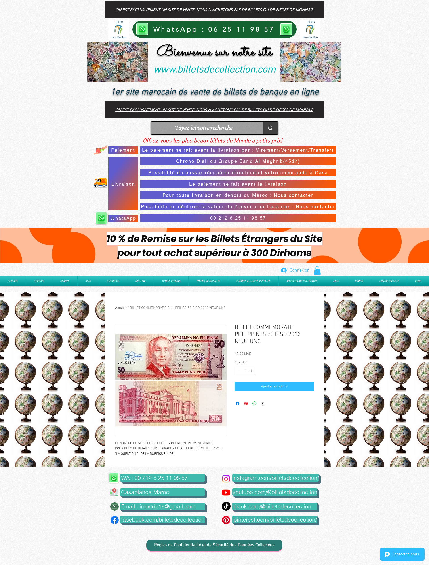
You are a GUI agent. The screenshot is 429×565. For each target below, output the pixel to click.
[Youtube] (226, 492)
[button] (317, 270)
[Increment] (251, 371)
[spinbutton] (245, 371)
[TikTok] (226, 506)
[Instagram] (226, 479)
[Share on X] (263, 403)
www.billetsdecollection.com (214, 70)
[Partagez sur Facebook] (237, 403)
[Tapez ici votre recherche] (270, 128)
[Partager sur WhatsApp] (254, 403)
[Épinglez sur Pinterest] (246, 403)
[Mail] (114, 506)
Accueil (120, 308)
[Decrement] (238, 371)
